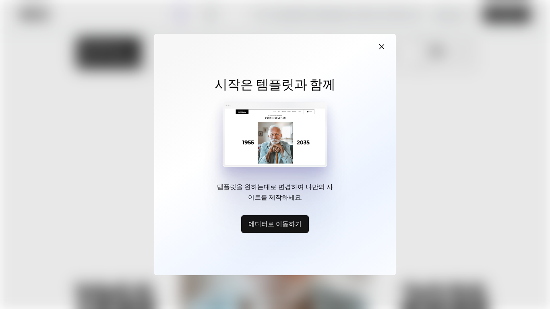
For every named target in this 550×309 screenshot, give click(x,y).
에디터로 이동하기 (275, 224)
